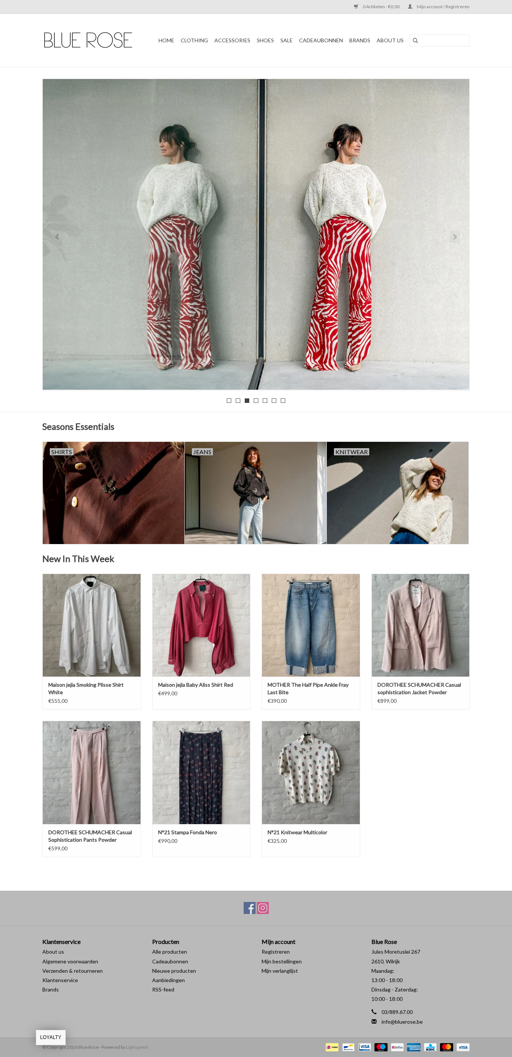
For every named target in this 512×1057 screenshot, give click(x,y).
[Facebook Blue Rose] (250, 908)
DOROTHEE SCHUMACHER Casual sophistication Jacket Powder (419, 688)
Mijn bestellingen (282, 961)
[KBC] (429, 1047)
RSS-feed (163, 989)
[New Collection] (256, 234)
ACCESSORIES (232, 40)
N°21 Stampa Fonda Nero (187, 832)
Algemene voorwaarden (70, 961)
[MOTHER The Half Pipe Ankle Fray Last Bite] (311, 625)
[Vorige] (57, 237)
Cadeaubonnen (321, 40)
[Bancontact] (347, 1047)
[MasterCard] (445, 1047)
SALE (286, 40)
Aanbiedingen (168, 980)
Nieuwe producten (174, 971)
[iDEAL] (331, 1047)
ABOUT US (390, 40)
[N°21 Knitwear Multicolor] (311, 772)
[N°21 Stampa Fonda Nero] (201, 772)
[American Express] (412, 1047)
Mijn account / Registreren (443, 6)
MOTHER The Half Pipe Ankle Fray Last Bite (308, 688)
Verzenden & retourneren (72, 971)
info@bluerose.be (402, 1021)
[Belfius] (396, 1047)
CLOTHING (194, 40)
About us (53, 951)
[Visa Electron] (364, 1047)
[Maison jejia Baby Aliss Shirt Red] (201, 625)
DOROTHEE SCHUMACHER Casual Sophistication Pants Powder (90, 836)
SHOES (265, 40)
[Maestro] (380, 1047)
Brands (50, 989)
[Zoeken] (415, 40)
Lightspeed (137, 1047)
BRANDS (359, 40)
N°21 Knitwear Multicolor (297, 832)
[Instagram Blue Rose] (263, 908)
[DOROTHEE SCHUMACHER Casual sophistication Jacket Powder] (420, 625)
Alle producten (169, 951)
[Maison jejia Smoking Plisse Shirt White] (91, 625)
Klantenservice (60, 980)
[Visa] (462, 1047)
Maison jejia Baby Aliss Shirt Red (195, 684)
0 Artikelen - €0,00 (381, 6)
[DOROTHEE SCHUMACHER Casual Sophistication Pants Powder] (91, 772)
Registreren (276, 951)
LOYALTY (50, 1037)
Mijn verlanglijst (280, 971)
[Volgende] (455, 237)
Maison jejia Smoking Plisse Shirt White (86, 688)
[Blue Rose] (90, 40)
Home (166, 40)
